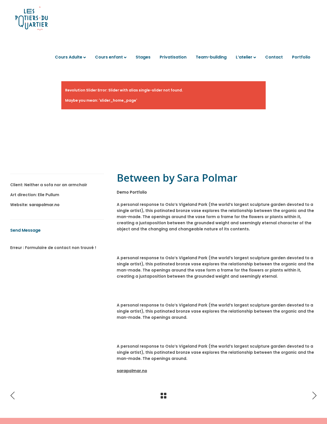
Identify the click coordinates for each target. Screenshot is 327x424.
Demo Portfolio (132, 192)
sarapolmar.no (44, 204)
